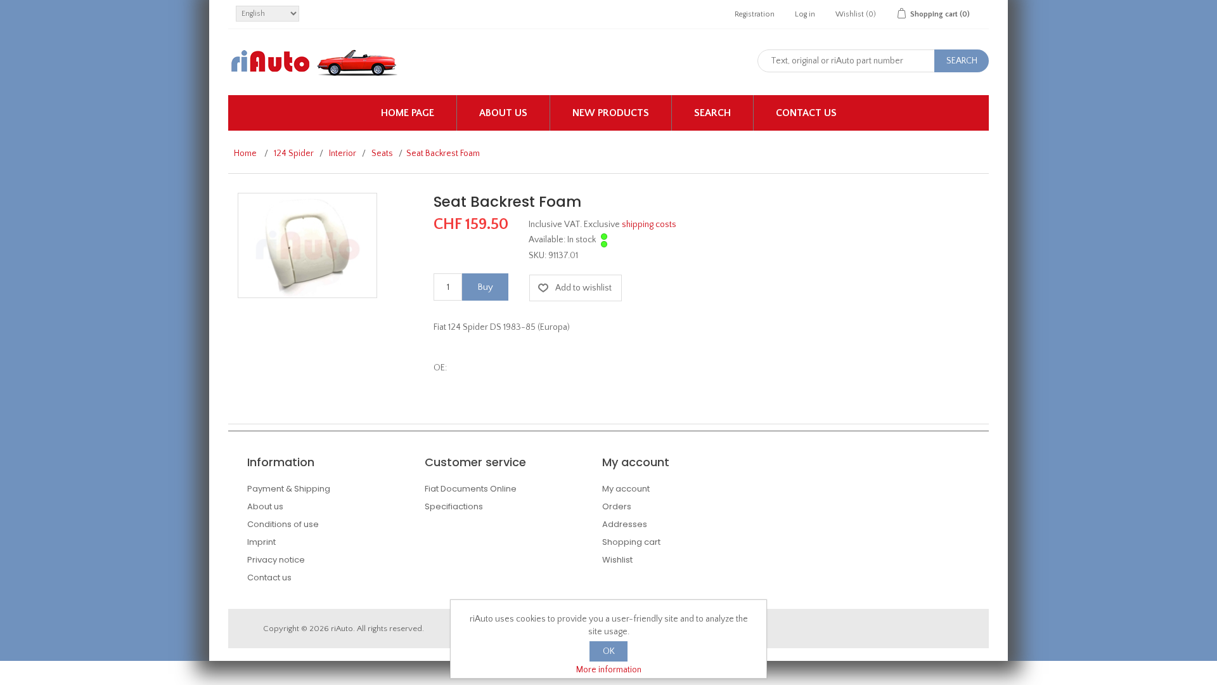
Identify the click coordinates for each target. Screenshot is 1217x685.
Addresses (624, 524)
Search (712, 113)
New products (610, 113)
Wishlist (617, 560)
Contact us (806, 113)
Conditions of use (283, 524)
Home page (407, 113)
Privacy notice (276, 560)
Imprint (261, 542)
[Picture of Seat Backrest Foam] (307, 245)
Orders (616, 506)
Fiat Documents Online (471, 489)
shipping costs (649, 224)
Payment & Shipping (288, 489)
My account (626, 489)
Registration (755, 14)
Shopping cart (631, 542)
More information (608, 670)
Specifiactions (454, 506)
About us (503, 113)
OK (609, 651)
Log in (805, 14)
